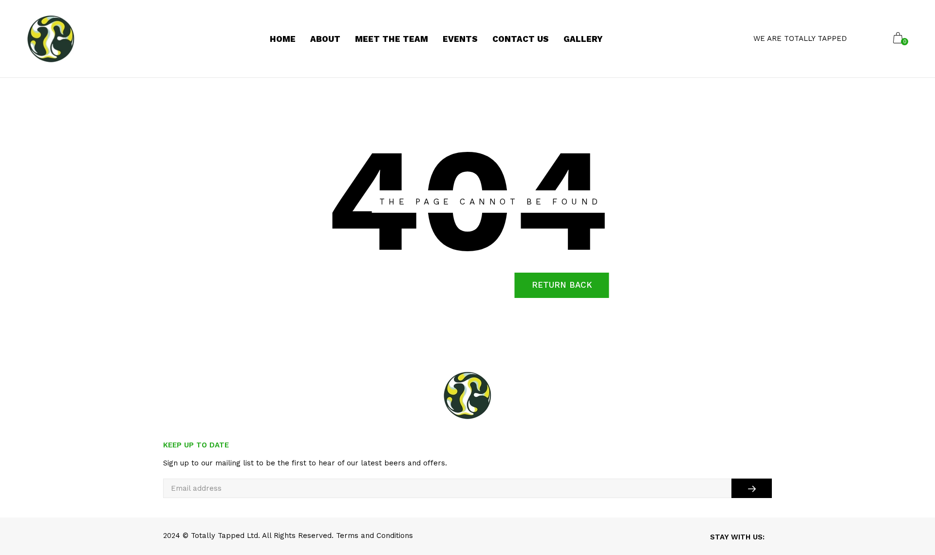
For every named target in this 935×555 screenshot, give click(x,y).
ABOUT (325, 39)
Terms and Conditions (374, 535)
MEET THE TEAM (391, 39)
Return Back (562, 285)
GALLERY (583, 39)
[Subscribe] (751, 488)
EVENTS (460, 39)
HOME (283, 39)
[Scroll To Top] (908, 515)
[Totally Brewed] (51, 39)
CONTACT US (520, 39)
